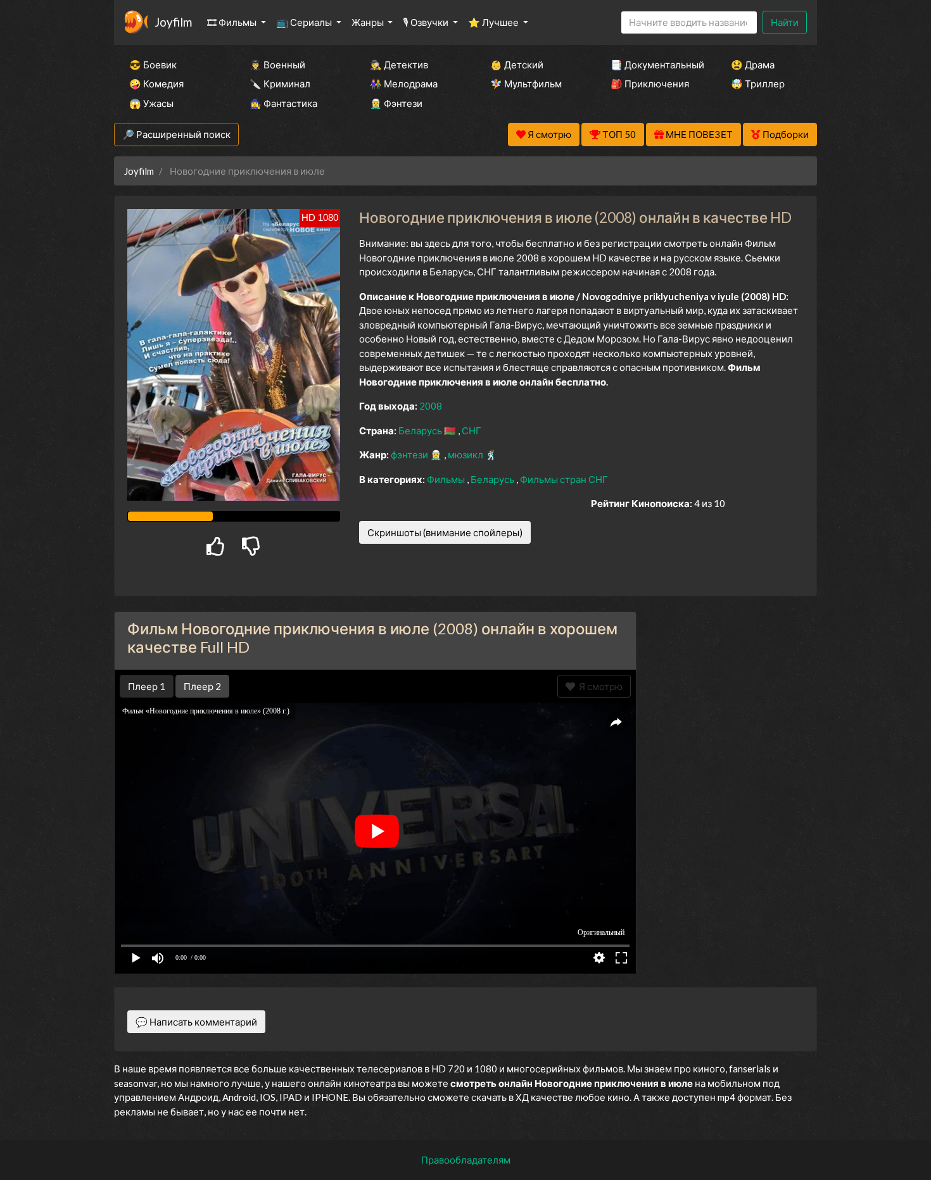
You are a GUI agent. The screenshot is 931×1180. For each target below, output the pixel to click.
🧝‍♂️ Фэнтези (396, 103)
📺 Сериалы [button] (305, 22)
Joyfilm (173, 22)
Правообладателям (465, 1159)
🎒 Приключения (650, 83)
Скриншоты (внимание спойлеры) (444, 532)
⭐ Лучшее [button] (494, 22)
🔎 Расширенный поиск (176, 134)
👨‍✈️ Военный (277, 64)
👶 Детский (516, 64)
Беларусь (421, 430)
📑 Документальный (654, 64)
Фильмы (447, 479)
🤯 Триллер (758, 83)
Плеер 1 (146, 686)
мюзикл (466, 454)
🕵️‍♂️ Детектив (399, 64)
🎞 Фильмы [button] (232, 22)
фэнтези (410, 454)
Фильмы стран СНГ (564, 479)
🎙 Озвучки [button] (426, 22)
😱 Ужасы (151, 103)
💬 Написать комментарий (196, 1021)
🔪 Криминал (280, 83)
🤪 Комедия (156, 83)
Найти (785, 22)
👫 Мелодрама (404, 83)
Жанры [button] (369, 22)
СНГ (471, 430)
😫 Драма (753, 64)
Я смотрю (599, 686)
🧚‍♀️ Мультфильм (526, 83)
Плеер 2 (202, 686)
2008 (430, 405)
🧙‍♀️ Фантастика (283, 103)
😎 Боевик (153, 64)
